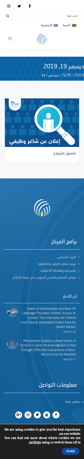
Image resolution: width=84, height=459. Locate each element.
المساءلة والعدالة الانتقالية (58, 270)
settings (35, 442)
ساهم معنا (72, 402)
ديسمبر (54, 75)
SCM (67, 75)
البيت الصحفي (66, 257)
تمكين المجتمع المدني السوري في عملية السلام (44, 277)
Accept (70, 451)
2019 (79, 75)
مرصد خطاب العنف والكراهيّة (57, 264)
